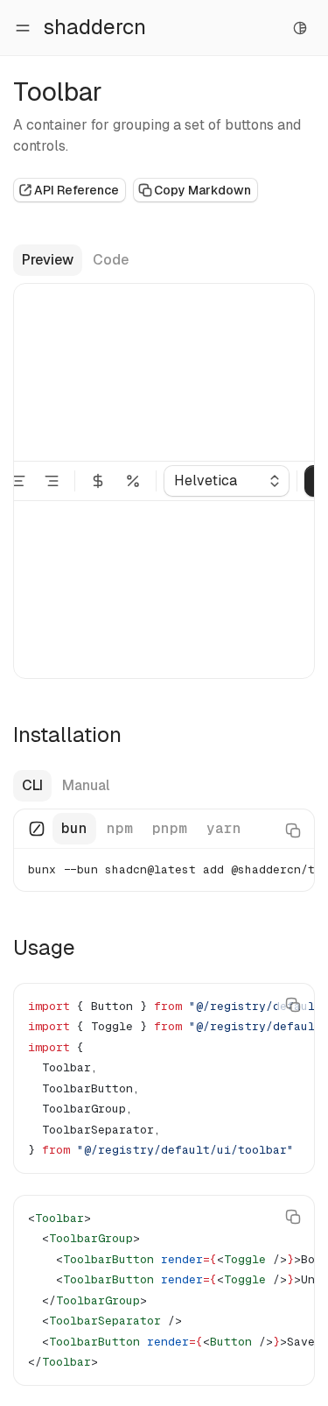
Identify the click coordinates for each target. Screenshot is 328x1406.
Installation (67, 734)
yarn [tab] (223, 828)
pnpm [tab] (169, 828)
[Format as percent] (133, 481)
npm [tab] (120, 828)
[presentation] (164, 850)
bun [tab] (74, 828)
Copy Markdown (202, 190)
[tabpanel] (164, 850)
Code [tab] (111, 260)
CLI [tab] (32, 785)
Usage (44, 947)
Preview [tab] (47, 260)
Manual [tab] (85, 785)
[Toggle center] (18, 481)
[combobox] (227, 481)
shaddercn (95, 26)
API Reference (76, 190)
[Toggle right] (51, 481)
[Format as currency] (98, 481)
